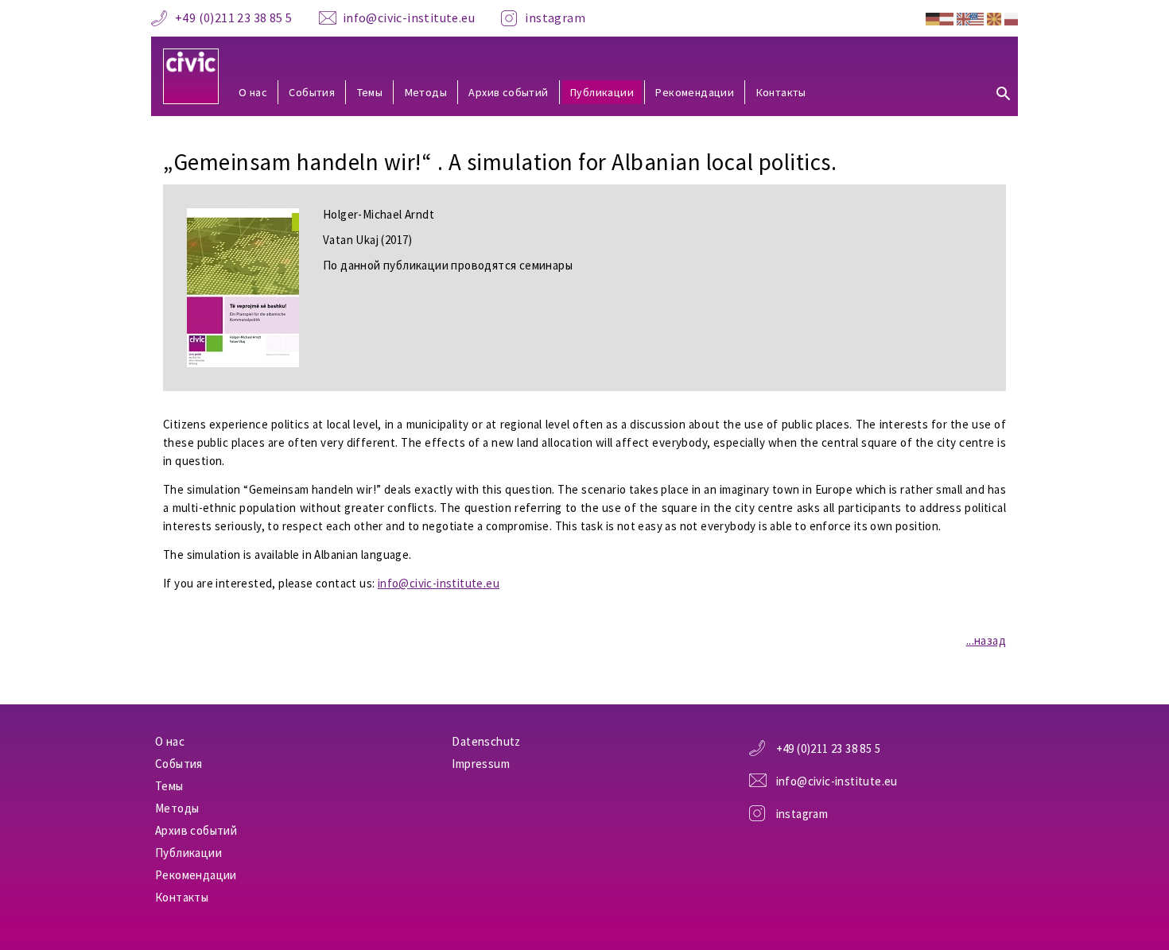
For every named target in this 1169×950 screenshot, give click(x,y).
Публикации (602, 92)
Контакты (781, 92)
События (312, 92)
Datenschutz (486, 741)
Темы (370, 92)
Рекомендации (694, 92)
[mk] (993, 17)
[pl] (1011, 17)
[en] (971, 17)
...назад (986, 640)
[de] (939, 17)
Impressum (481, 763)
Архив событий (508, 92)
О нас (253, 92)
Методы (426, 92)
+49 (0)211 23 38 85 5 (233, 17)
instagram (555, 17)
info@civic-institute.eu (409, 17)
